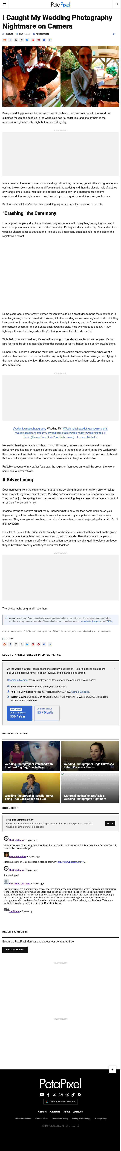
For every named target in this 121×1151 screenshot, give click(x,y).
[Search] (116, 4)
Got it (110, 823)
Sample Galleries (80, 691)
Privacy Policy (101, 1119)
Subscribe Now (15, 950)
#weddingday (77, 433)
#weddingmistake (58, 433)
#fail (105, 428)
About (67, 1111)
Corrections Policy (60, 1119)
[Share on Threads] (21, 40)
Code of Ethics (41, 1119)
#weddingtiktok (94, 433)
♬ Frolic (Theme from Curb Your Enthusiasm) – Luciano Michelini (65, 435)
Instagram (96, 621)
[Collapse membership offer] (113, 668)
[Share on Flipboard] (33, 40)
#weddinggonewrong (90, 428)
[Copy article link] (50, 40)
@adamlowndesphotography (29, 428)
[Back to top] (112, 1069)
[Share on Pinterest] (38, 40)
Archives (78, 1111)
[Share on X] (16, 40)
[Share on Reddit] (4, 40)
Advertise (55, 1111)
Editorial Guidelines (23, 1119)
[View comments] (116, 34)
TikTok (110, 621)
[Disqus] (60, 874)
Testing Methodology (81, 1119)
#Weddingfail (70, 428)
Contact (42, 1111)
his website (86, 621)
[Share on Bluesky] (27, 40)
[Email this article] (44, 40)
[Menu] (4, 4)
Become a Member (17, 680)
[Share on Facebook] (10, 40)
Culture (9, 34)
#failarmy (42, 433)
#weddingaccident (25, 433)
